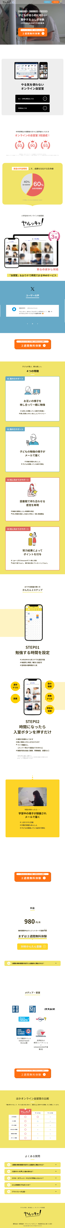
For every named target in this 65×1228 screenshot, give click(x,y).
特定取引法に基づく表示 (45, 1224)
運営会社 (15, 1224)
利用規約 (21, 1224)
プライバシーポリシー (31, 1224)
